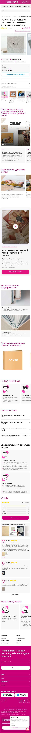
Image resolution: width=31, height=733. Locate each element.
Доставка (4, 66)
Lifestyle (18, 640)
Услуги (2, 674)
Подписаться (15, 668)
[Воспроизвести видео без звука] (15, 227)
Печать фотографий (15, 6)
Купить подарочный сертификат (22, 30)
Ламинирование (5, 640)
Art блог (18, 635)
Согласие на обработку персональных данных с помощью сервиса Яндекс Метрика (13, 712)
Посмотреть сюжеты (15, 271)
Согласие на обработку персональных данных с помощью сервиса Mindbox (13, 715)
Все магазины (5, 681)
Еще (28, 550)
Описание (3, 80)
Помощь (3, 685)
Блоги (2, 678)
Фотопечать (4, 635)
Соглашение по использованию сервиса (15, 707)
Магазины (3, 638)
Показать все (15, 594)
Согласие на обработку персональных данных (15, 709)
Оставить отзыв (15, 517)
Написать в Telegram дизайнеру (15, 74)
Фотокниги (5, 6)
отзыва (10, 28)
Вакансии (18, 643)
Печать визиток (20, 638)
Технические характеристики (8, 87)
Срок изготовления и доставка (9, 83)
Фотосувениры (5, 643)
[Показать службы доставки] (28, 66)
